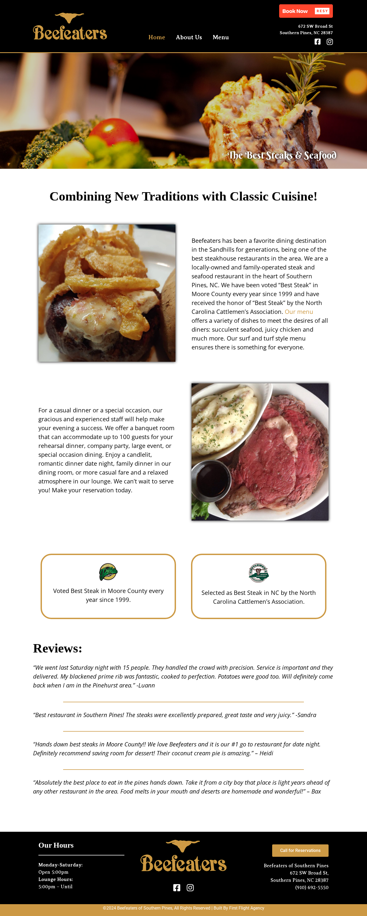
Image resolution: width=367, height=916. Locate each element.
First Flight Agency (246, 908)
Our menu (299, 311)
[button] (306, 11)
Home (157, 37)
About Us (189, 37)
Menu (221, 37)
